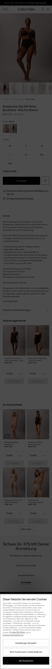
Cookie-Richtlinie (17, 632)
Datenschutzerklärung (13, 635)
